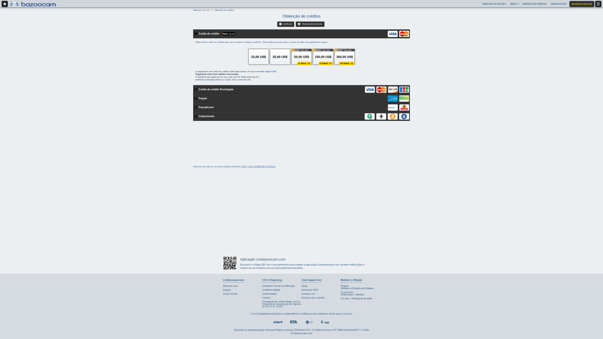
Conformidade (269, 293)
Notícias (287, 24)
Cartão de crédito (217, 33)
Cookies (266, 297)
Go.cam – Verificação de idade (356, 298)
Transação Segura (312, 24)
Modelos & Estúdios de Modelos (357, 288)
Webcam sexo (230, 286)
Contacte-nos (308, 293)
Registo (227, 289)
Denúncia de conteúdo (313, 297)
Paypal (203, 98)
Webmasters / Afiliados (352, 294)
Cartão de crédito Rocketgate (216, 89)
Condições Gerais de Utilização (278, 286)
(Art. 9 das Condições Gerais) (258, 166)
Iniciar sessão (230, 293)
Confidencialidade (271, 289)
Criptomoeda (206, 116)
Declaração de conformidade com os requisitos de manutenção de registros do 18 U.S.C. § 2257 (281, 304)
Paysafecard (206, 107)
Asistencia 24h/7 (310, 289)
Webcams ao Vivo (201, 10)
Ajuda (304, 286)
